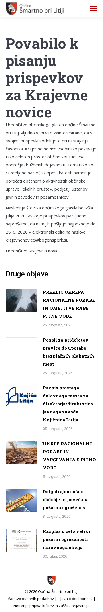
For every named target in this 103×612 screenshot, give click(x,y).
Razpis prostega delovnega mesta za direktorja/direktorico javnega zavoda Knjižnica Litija (68, 404)
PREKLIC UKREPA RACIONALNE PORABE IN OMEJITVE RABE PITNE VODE (69, 304)
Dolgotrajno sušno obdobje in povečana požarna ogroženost (66, 499)
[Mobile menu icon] (93, 8)
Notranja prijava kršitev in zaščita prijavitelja (51, 605)
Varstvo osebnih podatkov (31, 598)
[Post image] (21, 300)
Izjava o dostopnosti (75, 598)
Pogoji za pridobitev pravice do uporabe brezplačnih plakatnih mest (68, 352)
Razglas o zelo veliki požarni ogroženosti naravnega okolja (66, 539)
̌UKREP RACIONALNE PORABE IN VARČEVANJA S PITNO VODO (69, 455)
